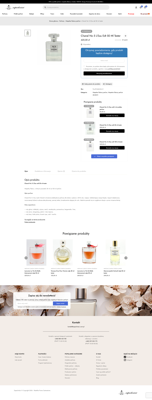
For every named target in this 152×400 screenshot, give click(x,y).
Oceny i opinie (100, 363)
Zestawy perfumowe (71, 375)
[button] (26, 257)
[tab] (26, 171)
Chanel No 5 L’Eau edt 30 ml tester (111, 125)
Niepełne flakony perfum (73, 21)
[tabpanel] (76, 197)
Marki (120, 14)
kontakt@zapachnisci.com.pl (76, 327)
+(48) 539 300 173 (91, 341)
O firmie (98, 360)
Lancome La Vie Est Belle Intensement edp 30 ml (32, 272)
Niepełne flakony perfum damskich (34, 268)
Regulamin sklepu (101, 366)
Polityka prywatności (102, 369)
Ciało (62, 14)
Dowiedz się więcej (112, 116)
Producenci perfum (70, 372)
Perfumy (4, 14)
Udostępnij (108, 84)
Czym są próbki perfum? (103, 372)
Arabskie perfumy (70, 360)
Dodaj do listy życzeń (125, 36)
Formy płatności (43, 360)
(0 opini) (124, 40)
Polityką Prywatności (61, 307)
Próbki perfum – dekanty (72, 366)
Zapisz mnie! (60, 303)
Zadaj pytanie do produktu (92, 84)
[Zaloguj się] (136, 7)
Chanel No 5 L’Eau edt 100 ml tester (111, 142)
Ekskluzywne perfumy (71, 369)
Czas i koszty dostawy (44, 357)
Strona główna (53, 21)
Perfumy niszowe (70, 357)
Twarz (52, 14)
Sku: (82, 89)
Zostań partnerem (101, 375)
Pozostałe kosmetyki (76, 14)
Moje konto (18, 357)
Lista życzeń (18, 360)
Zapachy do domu (94, 14)
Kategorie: (84, 92)
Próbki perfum (18, 14)
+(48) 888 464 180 (60, 339)
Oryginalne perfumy (71, 363)
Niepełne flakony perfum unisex (113, 268)
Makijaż (31, 14)
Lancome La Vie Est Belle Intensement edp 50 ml (85, 272)
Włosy (42, 14)
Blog (97, 378)
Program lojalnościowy (45, 363)
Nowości (109, 14)
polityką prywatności (114, 69)
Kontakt (98, 357)
